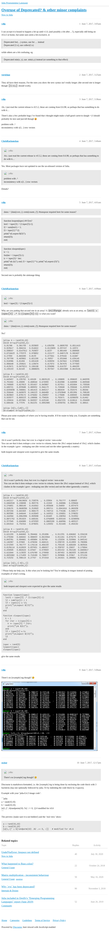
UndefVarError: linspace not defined (20, 852)
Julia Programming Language (14, 3)
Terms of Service (42, 920)
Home (4, 920)
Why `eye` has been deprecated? (18, 886)
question (19, 879)
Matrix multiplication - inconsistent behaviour (25, 875)
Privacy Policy (59, 920)
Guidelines (27, 920)
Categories (14, 920)
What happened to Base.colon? (17, 863)
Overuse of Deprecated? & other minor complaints (44, 10)
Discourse (17, 927)
